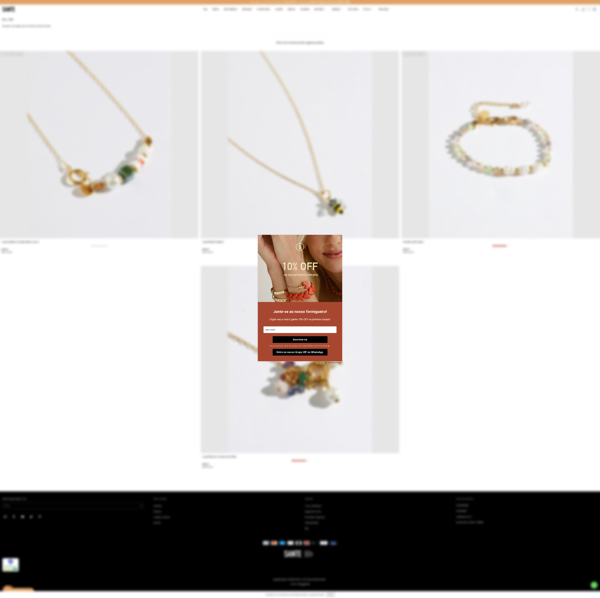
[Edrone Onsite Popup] (300, 299)
